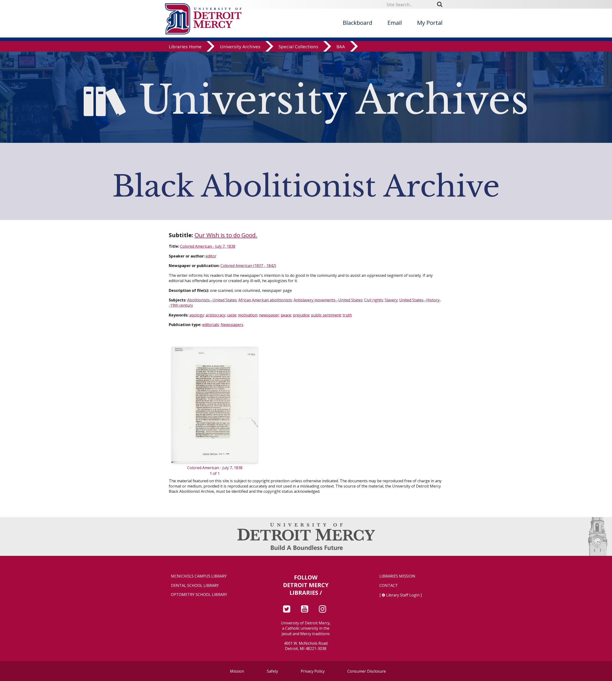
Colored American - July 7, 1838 (207, 246)
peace (286, 315)
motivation (247, 315)
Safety (272, 671)
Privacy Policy (313, 671)
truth (347, 315)
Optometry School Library (199, 594)
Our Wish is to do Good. (226, 235)
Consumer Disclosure (366, 671)
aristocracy (215, 315)
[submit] (441, 4)
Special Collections (298, 46)
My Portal (430, 23)
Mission (237, 671)
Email (395, 23)
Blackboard (357, 23)
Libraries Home (185, 46)
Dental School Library (195, 585)
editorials (210, 324)
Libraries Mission (397, 576)
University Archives (240, 46)
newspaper (269, 315)
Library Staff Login (403, 595)
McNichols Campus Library (199, 576)
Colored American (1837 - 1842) (248, 265)
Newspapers (232, 324)
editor (211, 256)
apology (196, 315)
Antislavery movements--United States (328, 300)
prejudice (301, 315)
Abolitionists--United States (212, 300)
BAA (340, 46)
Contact (388, 585)
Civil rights (373, 300)
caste (231, 315)
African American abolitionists (265, 300)
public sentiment (326, 315)
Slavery (391, 300)
